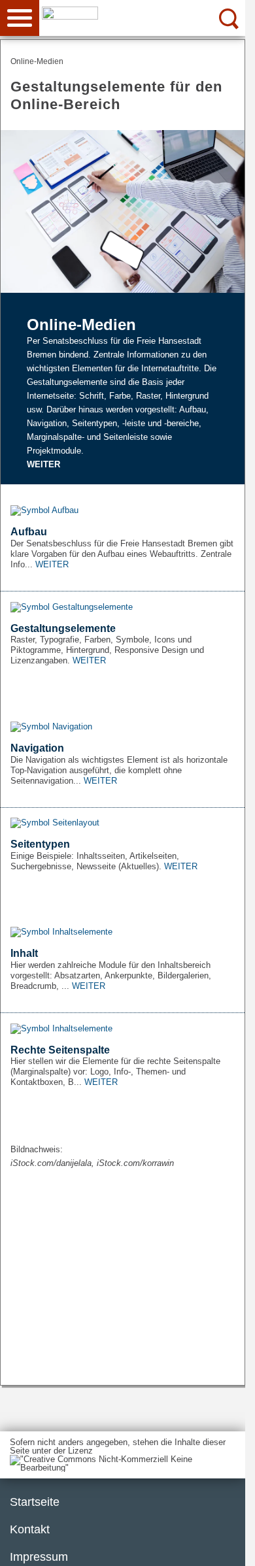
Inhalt (24, 953)
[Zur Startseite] (146, 17)
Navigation (37, 748)
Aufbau (28, 531)
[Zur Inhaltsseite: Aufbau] (122, 510)
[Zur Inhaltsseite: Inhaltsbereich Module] (122, 932)
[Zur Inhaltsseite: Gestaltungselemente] (122, 606)
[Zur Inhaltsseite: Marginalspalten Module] (122, 1028)
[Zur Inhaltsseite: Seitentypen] (122, 823)
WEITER (43, 464)
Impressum (39, 1556)
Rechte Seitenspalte (60, 1050)
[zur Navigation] (19, 18)
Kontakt (30, 1529)
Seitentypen (40, 844)
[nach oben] (225, 1546)
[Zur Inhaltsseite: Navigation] (122, 726)
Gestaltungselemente (63, 628)
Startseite (35, 1501)
